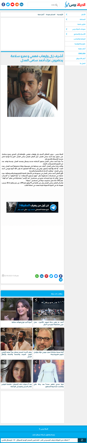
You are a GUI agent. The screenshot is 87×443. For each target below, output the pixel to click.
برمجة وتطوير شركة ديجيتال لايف (43, 435)
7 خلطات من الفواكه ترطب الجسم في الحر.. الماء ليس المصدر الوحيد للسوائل (52, 440)
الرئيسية (60, 14)
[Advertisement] (32, 34)
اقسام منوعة (50, 14)
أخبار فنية (41, 14)
